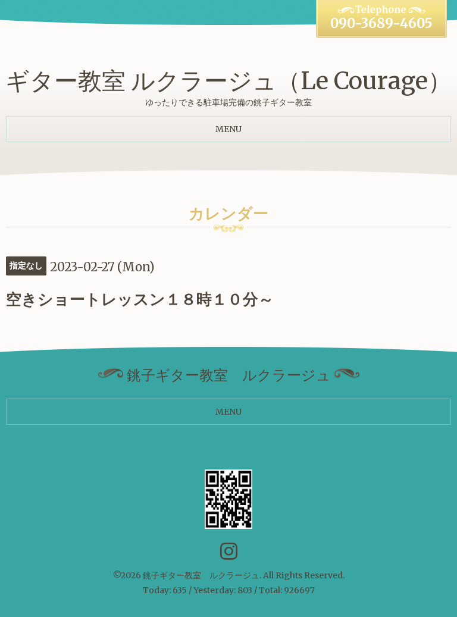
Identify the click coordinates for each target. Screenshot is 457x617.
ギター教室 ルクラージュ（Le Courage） (228, 81)
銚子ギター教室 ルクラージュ (201, 575)
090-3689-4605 (381, 23)
